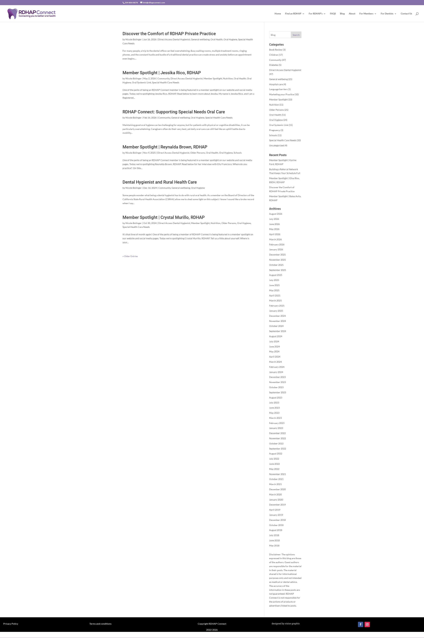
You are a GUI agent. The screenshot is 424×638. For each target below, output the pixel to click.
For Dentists (387, 13)
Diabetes (273, 64)
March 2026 (275, 239)
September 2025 (277, 270)
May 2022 (274, 469)
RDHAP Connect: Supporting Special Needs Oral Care (174, 111)
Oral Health (217, 39)
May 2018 (274, 545)
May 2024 (274, 351)
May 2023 (274, 412)
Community (164, 78)
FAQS (333, 13)
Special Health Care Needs (165, 82)
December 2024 (277, 315)
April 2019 (274, 509)
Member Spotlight (213, 78)
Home (278, 13)
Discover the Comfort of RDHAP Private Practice (169, 33)
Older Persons (197, 152)
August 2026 (275, 213)
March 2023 (275, 417)
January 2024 (276, 372)
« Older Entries (130, 256)
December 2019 (277, 504)
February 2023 (276, 423)
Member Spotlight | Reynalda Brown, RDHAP (165, 146)
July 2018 (274, 535)
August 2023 (275, 397)
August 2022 (275, 453)
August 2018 (275, 530)
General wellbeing (200, 39)
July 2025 (274, 280)
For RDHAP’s (315, 13)
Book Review (275, 49)
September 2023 (277, 392)
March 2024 (275, 361)
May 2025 (274, 290)
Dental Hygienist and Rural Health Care (160, 182)
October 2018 (276, 525)
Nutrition (228, 78)
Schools (238, 152)
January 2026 (276, 249)
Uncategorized (276, 145)
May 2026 (274, 229)
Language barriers (278, 89)
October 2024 (276, 326)
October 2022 (276, 443)
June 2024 (274, 346)
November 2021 (277, 474)
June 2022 (274, 463)
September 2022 (277, 448)
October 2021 (276, 479)
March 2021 (275, 484)
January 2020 (276, 499)
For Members (366, 13)
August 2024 (275, 336)
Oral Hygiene (230, 39)
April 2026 (274, 234)
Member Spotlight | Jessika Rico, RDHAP (162, 72)
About (352, 13)
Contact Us (406, 13)
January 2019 (276, 514)
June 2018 (274, 540)
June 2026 (274, 224)
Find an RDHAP (293, 13)
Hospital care (276, 84)
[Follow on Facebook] (360, 624)
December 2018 (277, 520)
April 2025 (274, 295)
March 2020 (275, 494)
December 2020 (277, 489)
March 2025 (275, 300)
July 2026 (274, 219)
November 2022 (277, 438)
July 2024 (274, 341)
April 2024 (274, 356)
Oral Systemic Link (141, 82)
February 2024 (276, 366)
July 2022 (274, 458)
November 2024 (277, 321)
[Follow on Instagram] (367, 624)
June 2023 (274, 407)
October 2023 (276, 387)
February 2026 (276, 244)
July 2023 (274, 402)
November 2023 (277, 382)
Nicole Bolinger (134, 39)
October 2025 (276, 264)
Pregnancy (274, 130)
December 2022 (277, 433)
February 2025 (276, 305)
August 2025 (275, 275)
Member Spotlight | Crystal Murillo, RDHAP (164, 217)
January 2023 (276, 428)
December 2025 (277, 254)
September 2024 (277, 331)
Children (273, 54)
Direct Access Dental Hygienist (174, 39)
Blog (342, 13)
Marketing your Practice (281, 94)
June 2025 (274, 285)
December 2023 (277, 377)
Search (296, 34)
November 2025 (277, 259)
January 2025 (276, 310)
